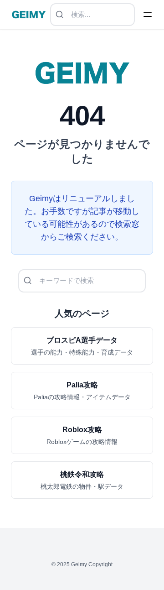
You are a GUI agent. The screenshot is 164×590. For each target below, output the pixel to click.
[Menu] (147, 14)
